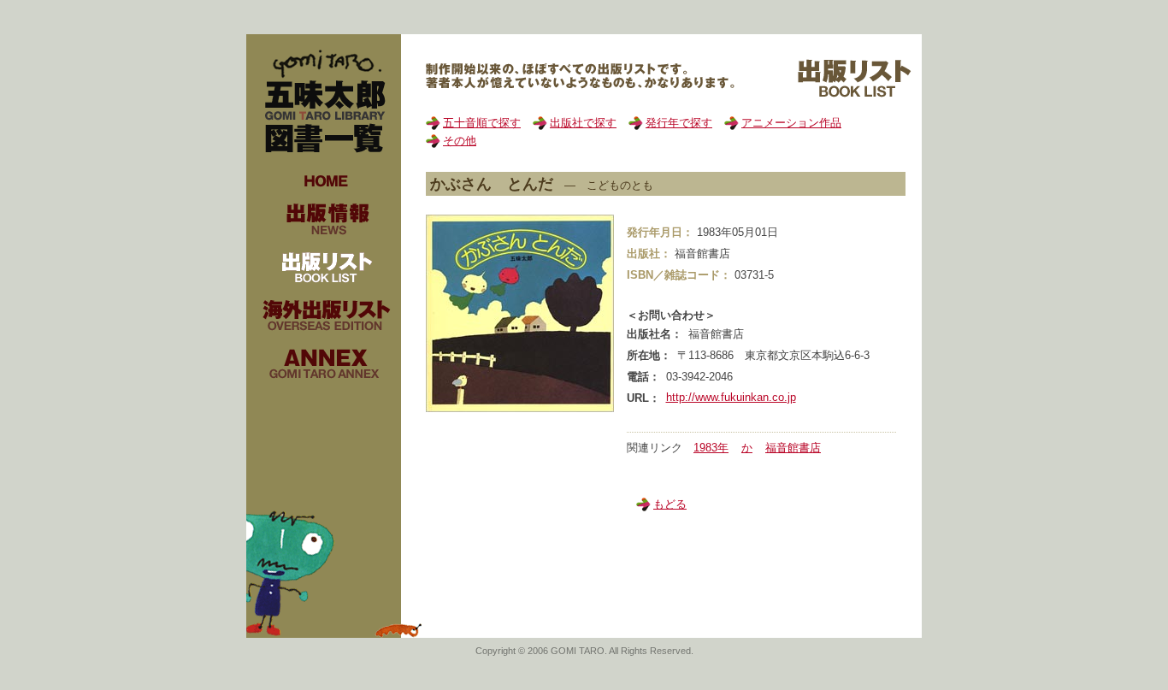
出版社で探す (583, 122)
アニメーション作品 (791, 122)
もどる (670, 504)
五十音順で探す (482, 122)
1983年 (711, 447)
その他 (459, 140)
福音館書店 (793, 447)
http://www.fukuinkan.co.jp (731, 397)
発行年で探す (679, 122)
